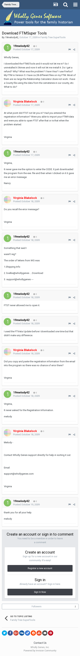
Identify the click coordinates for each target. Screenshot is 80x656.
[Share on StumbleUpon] (39, 633)
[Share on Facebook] (10, 633)
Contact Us (40, 642)
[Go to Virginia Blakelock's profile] (7, 103)
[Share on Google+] (16, 633)
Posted (26, 49)
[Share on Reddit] (33, 633)
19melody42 (11, 37)
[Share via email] (44, 633)
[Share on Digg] (21, 633)
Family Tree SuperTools (53, 37)
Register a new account (40, 568)
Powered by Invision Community (40, 650)
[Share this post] (74, 49)
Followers (36, 606)
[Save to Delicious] (27, 633)
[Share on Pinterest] (50, 633)
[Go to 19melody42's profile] (7, 47)
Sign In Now (40, 592)
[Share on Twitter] (4, 633)
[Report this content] (69, 49)
